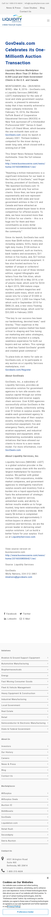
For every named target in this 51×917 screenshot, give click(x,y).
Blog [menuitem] (42, 8)
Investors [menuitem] (6, 746)
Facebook (11, 614)
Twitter (26, 614)
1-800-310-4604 (15, 3)
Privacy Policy (13, 906)
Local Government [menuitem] (10, 705)
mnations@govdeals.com (18, 577)
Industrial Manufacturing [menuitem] (13, 699)
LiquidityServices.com (23, 537)
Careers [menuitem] (5, 758)
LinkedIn (12, 619)
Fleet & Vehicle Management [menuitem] (16, 687)
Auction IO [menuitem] (6, 805)
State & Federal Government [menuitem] (15, 729)
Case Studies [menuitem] (30, 8)
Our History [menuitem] (7, 752)
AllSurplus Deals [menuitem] (9, 799)
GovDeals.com (13, 135)
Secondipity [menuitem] (7, 835)
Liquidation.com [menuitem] (9, 823)
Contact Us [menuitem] (25, 11)
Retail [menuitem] (4, 717)
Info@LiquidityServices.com (37, 3)
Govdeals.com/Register (18, 370)
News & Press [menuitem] (13, 8)
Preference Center (25, 912)
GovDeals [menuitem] (6, 817)
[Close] (48, 878)
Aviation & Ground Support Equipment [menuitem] (20, 658)
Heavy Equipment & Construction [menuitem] (18, 693)
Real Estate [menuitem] (7, 711)
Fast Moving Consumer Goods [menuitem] (17, 681)
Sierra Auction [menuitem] (8, 841)
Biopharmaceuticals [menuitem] (11, 669)
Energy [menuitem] (4, 675)
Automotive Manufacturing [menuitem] (15, 663)
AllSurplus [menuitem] (6, 793)
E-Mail (26, 619)
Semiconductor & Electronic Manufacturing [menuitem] (23, 723)
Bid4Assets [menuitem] (7, 811)
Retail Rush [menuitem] (7, 829)
